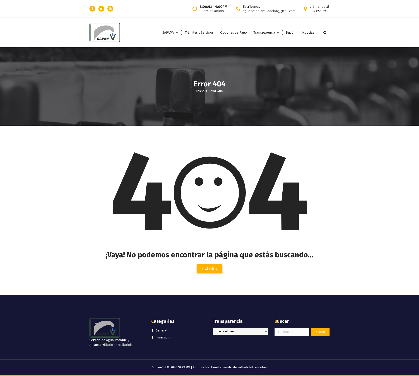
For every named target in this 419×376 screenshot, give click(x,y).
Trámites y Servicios (199, 32)
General (161, 330)
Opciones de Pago (233, 32)
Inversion (163, 337)
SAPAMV (168, 32)
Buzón (291, 32)
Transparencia (264, 32)
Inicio (200, 91)
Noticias (308, 32)
